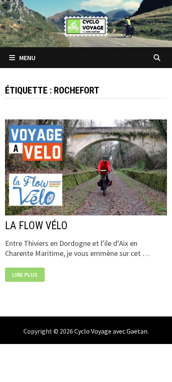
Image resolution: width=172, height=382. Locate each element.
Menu (26, 57)
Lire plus (25, 275)
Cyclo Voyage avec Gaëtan (110, 331)
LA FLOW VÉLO (36, 226)
